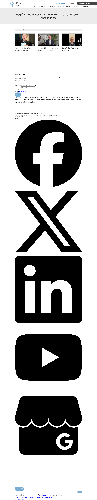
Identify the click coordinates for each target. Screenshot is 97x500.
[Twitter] (48, 254)
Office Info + (27, 116)
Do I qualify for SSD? (85, 3)
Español (73, 3)
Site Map (17, 499)
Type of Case (18, 85)
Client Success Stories (64, 6)
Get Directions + (34, 116)
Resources (77, 6)
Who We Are (42, 6)
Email (16, 83)
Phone (17, 82)
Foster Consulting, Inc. (44, 495)
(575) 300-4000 (62, 3)
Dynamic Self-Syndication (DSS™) (44, 497)
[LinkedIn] (48, 322)
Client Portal (19, 488)
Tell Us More (18, 89)
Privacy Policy (22, 91)
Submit (18, 94)
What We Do (51, 6)
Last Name (18, 80)
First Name (18, 78)
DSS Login (21, 499)
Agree (21, 91)
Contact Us (86, 6)
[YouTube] (48, 390)
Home (35, 6)
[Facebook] (48, 186)
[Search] (80, 492)
